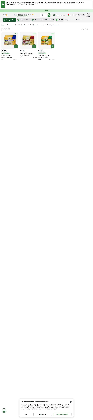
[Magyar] (69, 15)
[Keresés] (49, 15)
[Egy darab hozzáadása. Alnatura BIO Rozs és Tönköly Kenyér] (16, 46)
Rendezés (85, 29)
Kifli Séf (60, 20)
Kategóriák (9, 20)
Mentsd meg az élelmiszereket (44, 20)
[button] (78, 15)
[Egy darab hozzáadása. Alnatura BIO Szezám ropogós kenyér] (34, 46)
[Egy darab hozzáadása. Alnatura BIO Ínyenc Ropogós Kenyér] (52, 46)
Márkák (78, 20)
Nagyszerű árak (25, 20)
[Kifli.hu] (2, 25)
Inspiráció (68, 20)
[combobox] (43, 15)
